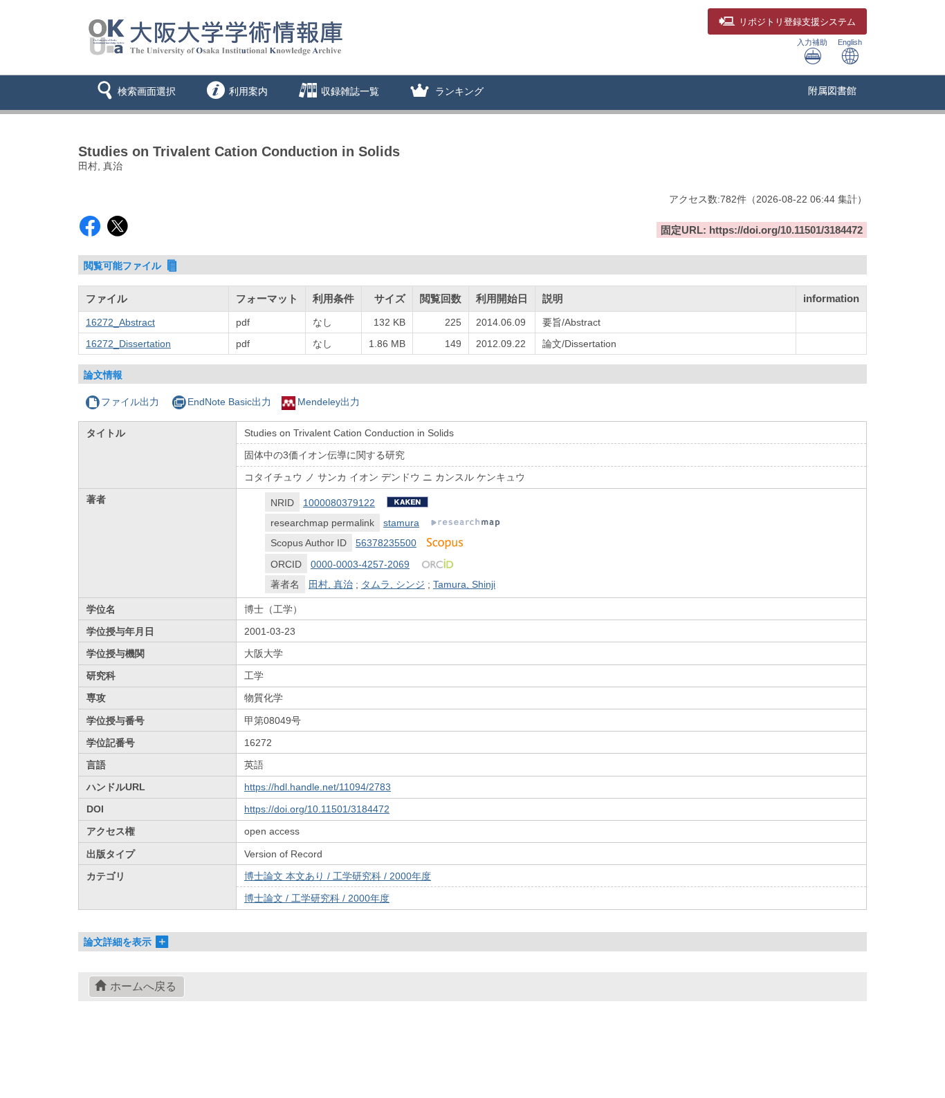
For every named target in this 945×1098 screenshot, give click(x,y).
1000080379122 (339, 502)
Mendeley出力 (328, 401)
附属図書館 (832, 90)
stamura (401, 522)
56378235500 (386, 542)
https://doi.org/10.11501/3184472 (316, 809)
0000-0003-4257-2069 (360, 564)
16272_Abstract (120, 322)
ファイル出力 (130, 401)
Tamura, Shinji (464, 584)
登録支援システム (797, 22)
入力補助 (812, 42)
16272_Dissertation (128, 343)
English (850, 42)
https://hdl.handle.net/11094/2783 (317, 786)
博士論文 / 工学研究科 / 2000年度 (316, 898)
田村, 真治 (331, 584)
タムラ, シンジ (393, 584)
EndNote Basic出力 (229, 401)
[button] (134, 92)
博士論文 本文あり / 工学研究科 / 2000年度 (337, 876)
